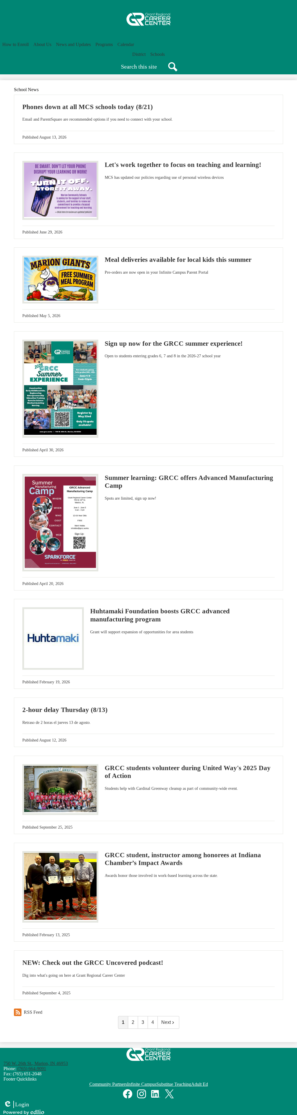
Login (16, 1104)
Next (166, 1022)
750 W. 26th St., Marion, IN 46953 (35, 1063)
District (139, 54)
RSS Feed (33, 1012)
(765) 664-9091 (31, 1068)
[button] (15, 44)
